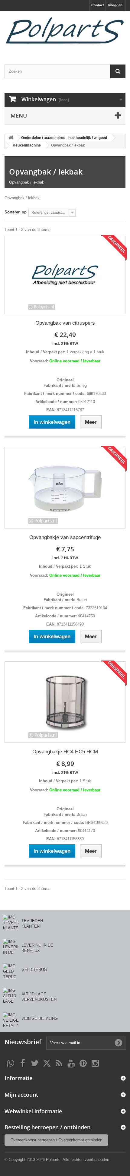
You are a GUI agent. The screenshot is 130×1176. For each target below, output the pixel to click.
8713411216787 (70, 410)
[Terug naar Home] (11, 138)
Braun (81, 599)
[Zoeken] (117, 71)
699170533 (96, 393)
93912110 (86, 401)
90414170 (86, 830)
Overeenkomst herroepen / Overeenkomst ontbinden (56, 1140)
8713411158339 (70, 839)
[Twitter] (35, 1062)
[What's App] (10, 1062)
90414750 (86, 616)
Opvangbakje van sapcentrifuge (65, 537)
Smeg (81, 385)
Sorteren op (16, 212)
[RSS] (59, 1062)
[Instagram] (95, 1062)
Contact (97, 5)
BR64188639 (96, 822)
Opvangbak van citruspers (65, 323)
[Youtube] (71, 1062)
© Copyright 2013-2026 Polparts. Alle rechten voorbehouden (57, 1159)
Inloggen (115, 5)
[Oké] (118, 1042)
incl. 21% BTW (65, 343)
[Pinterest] (83, 1062)
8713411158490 (70, 624)
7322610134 (96, 608)
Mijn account (21, 1094)
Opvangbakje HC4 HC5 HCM (65, 752)
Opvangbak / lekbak (46, 171)
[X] (47, 1062)
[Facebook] (22, 1062)
